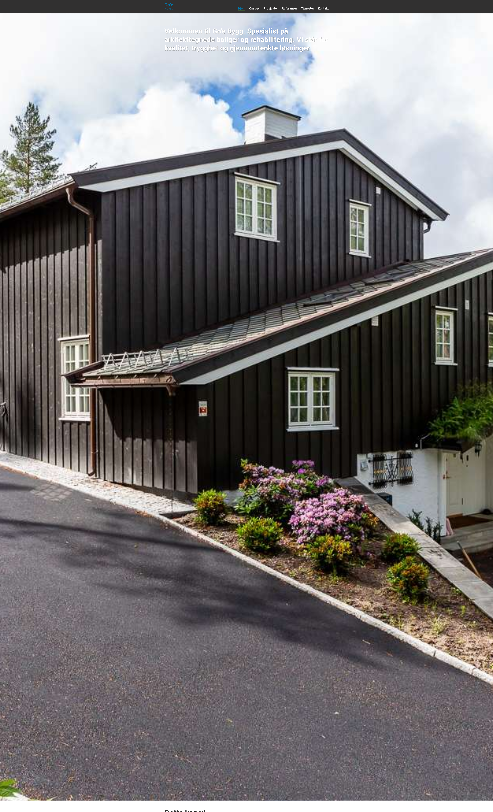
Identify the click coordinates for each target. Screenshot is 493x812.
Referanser (289, 8)
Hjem (241, 8)
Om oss (254, 8)
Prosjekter (271, 8)
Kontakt (323, 8)
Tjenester (307, 8)
